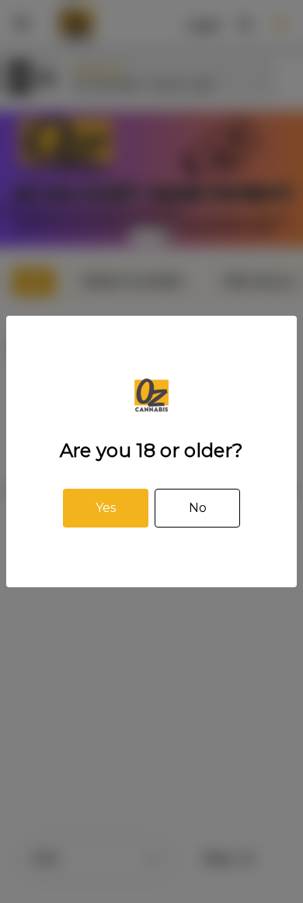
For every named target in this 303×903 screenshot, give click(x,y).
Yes (106, 507)
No (198, 507)
